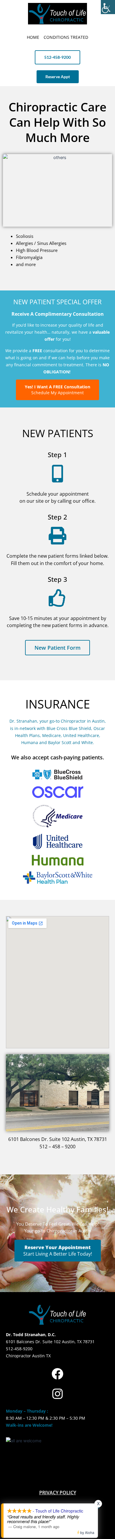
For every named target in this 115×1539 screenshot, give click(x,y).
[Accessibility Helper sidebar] (108, 7)
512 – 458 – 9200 (57, 1146)
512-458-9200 (19, 1348)
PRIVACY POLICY (57, 1492)
